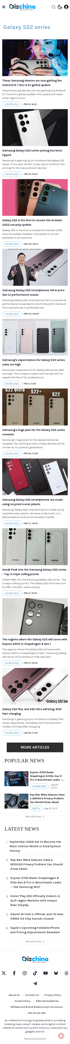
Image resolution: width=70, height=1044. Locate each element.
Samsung (12, 104)
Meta (36, 808)
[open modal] (66, 7)
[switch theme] (60, 7)
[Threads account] (66, 973)
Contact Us (32, 995)
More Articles (35, 747)
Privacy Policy (52, 995)
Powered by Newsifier (35, 1038)
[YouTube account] (45, 973)
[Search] (53, 7)
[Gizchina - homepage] (22, 7)
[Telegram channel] (35, 983)
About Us (14, 995)
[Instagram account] (24, 973)
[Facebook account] (14, 973)
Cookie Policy (22, 1001)
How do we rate (37, 1013)
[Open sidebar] (3, 7)
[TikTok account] (35, 973)
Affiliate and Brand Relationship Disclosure (37, 1007)
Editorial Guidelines (47, 1001)
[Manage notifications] (61, 1036)
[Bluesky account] (56, 973)
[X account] (3, 973)
